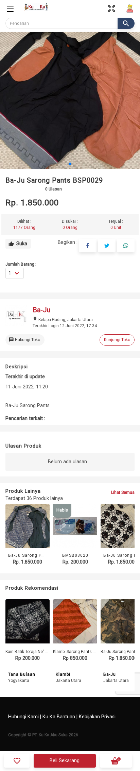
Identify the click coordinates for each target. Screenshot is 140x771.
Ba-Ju (109, 674)
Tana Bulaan (21, 674)
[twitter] (107, 245)
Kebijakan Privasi (97, 717)
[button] (70, 164)
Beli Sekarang (65, 761)
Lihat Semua (123, 492)
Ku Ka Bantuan (58, 717)
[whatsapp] (126, 245)
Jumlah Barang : (20, 264)
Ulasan (53, 189)
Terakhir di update (25, 377)
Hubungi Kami (23, 717)
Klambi (63, 674)
